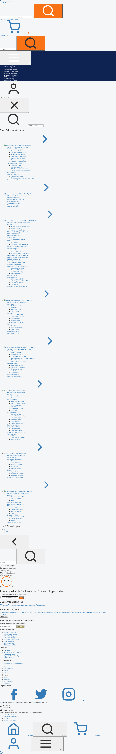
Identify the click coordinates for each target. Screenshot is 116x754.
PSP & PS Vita (15, 311)
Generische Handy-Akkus (18, 497)
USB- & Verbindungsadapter (19, 403)
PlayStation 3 (14, 308)
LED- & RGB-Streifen (17, 282)
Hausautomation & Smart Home (17, 286)
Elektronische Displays (14, 235)
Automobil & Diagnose (10, 68)
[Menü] (7, 35)
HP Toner (13, 436)
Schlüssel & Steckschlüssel (18, 162)
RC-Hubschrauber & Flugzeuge (20, 253)
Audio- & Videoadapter (17, 401)
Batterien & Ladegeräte (10, 70)
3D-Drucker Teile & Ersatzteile (19, 244)
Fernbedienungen (16, 418)
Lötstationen (11, 470)
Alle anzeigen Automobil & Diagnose (17, 147)
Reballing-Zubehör (16, 461)
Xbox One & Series (16, 327)
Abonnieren (20, 626)
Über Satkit (7, 650)
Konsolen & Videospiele (10, 73)
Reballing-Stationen (16, 464)
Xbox (8, 324)
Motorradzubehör (13, 174)
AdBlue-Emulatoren (16, 167)
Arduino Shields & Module (18, 230)
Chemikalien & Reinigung (18, 272)
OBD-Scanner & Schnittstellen (19, 169)
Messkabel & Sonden (17, 365)
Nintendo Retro (15, 318)
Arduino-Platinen (15, 228)
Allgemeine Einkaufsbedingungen (13, 656)
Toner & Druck (11, 434)
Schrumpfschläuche (16, 273)
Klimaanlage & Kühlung (17, 151)
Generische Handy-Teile (18, 517)
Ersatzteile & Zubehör (15, 477)
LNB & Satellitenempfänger (18, 416)
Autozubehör (12, 172)
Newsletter (7, 683)
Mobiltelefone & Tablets (10, 80)
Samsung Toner (15, 439)
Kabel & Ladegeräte (14, 502)
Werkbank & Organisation (18, 354)
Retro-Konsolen (13, 333)
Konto (5, 677)
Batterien (9, 495)
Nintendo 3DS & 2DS (17, 315)
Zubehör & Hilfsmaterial (17, 268)
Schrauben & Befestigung (15, 264)
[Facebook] (14, 700)
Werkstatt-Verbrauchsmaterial (19, 356)
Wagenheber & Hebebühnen (19, 156)
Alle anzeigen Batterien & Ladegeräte (18, 196)
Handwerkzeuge (12, 351)
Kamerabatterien (13, 207)
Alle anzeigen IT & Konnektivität (16, 392)
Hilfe (5, 672)
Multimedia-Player (16, 419)
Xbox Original (15, 329)
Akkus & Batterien (13, 203)
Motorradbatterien (13, 197)
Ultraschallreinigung (14, 374)
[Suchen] (48, 11)
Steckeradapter (12, 205)
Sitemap (6, 670)
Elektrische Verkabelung (18, 263)
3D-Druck (10, 241)
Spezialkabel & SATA (17, 409)
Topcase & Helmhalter (17, 176)
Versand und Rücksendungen (12, 652)
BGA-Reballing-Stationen (14, 459)
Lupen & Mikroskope (14, 376)
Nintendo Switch (15, 320)
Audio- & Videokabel (16, 405)
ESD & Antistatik (15, 360)
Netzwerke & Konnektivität (16, 432)
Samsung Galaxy (16, 499)
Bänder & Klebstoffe (16, 270)
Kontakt (6, 665)
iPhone (13, 500)
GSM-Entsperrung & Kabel (16, 504)
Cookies (6, 718)
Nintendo (9, 313)
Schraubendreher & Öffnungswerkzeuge (22, 358)
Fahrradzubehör (12, 180)
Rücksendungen (8, 668)
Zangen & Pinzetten (16, 353)
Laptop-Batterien (15, 428)
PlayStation (10, 304)
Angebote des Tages (9, 66)
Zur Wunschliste (8, 681)
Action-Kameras (15, 250)
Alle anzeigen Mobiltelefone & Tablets (18, 493)
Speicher (9, 394)
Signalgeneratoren (13, 233)
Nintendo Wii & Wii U (17, 322)
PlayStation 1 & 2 (16, 306)
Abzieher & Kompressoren (18, 154)
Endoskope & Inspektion (18, 367)
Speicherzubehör (16, 396)
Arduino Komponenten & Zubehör (20, 226)
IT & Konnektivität (9, 77)
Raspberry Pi (12, 275)
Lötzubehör (12, 457)
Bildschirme (10, 506)
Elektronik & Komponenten (11, 71)
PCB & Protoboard (13, 259)
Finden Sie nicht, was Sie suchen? (13, 663)
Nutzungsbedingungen (10, 717)
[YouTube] (84, 700)
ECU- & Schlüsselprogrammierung (21, 171)
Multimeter (14, 371)
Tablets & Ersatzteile (14, 522)
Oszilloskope (14, 373)
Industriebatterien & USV (15, 199)
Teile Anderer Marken (17, 509)
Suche (21, 597)
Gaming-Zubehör (13, 331)
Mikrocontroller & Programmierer (17, 232)
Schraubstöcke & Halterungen (19, 362)
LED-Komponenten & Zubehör (19, 281)
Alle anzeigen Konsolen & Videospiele (18, 302)
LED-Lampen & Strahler (18, 279)
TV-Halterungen (15, 421)
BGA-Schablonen (16, 468)
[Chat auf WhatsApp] (1, 753)
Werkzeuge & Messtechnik (11, 75)
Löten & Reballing (9, 79)
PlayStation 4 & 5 (16, 309)
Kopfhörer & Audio (16, 414)
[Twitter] (41, 700)
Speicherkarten (15, 398)
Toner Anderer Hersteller (18, 438)
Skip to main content (6, 1)
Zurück (3, 614)
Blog (5, 667)
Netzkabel (14, 410)
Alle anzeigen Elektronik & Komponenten (19, 223)
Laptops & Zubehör (13, 427)
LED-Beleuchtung (12, 277)
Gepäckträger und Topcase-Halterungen (22, 178)
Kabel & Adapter (12, 399)
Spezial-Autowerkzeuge (17, 160)
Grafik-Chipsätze (15, 463)
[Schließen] (14, 105)
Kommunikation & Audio (14, 412)
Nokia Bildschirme (16, 508)
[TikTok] (86, 700)
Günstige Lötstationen (17, 475)
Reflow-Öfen (14, 466)
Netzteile (11, 237)
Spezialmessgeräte (16, 369)
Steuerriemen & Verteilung (18, 152)
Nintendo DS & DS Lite (17, 317)
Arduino (9, 224)
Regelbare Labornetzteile (18, 239)
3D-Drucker (14, 243)
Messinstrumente (13, 363)
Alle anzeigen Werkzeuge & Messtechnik (19, 349)
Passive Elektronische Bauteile (17, 246)
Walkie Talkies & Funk (17, 423)
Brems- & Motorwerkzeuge (18, 158)
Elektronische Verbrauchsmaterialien (17, 266)
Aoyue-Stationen (15, 472)
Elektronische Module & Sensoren (18, 257)
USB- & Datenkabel (16, 407)
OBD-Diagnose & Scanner (15, 163)
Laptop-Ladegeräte (16, 430)
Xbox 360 (13, 326)
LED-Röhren (14, 284)
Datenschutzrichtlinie (9, 715)
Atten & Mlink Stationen (17, 474)
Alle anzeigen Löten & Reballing (16, 455)
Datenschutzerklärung (10, 654)
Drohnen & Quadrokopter (18, 252)
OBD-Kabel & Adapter (17, 165)
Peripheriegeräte (13, 425)
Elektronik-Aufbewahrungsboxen (17, 255)
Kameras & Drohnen (13, 248)
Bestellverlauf (7, 679)
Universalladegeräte (13, 201)
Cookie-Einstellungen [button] (10, 720)
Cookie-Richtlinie (8, 658)
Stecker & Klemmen (14, 261)
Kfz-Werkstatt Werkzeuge (15, 149)
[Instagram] (69, 700)
